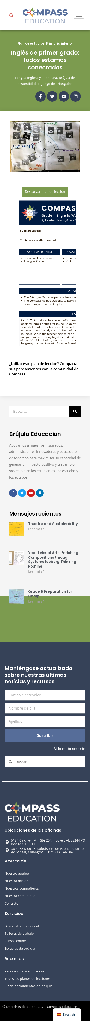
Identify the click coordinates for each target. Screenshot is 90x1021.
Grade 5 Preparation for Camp (50, 594)
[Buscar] (75, 411)
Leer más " (36, 529)
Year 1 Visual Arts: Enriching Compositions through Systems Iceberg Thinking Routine (53, 559)
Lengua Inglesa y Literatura (36, 77)
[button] (11, 16)
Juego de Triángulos (57, 83)
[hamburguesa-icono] (79, 15)
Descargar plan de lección (45, 191)
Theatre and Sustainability (53, 523)
